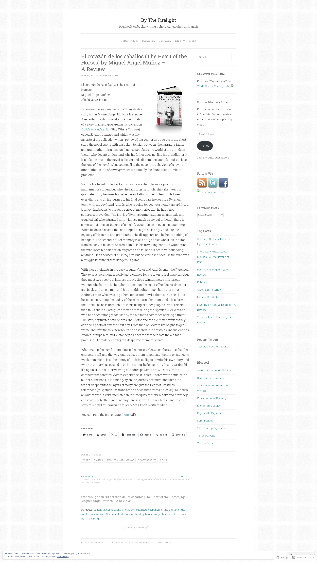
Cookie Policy (63, 556)
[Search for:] (214, 57)
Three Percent (206, 435)
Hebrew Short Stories (210, 297)
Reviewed (165, 40)
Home (124, 40)
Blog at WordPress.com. (96, 542)
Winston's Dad (205, 443)
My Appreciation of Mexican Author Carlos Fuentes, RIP (163, 478)
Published (148, 40)
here (126, 415)
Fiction (98, 460)
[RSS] (202, 186)
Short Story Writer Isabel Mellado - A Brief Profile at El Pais (214, 257)
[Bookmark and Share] (211, 192)
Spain (163, 460)
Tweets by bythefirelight (212, 346)
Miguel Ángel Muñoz (120, 460)
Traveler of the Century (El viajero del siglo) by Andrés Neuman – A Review (106, 479)
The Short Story (185, 40)
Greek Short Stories (209, 289)
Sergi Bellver (205, 420)
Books (98, 454)
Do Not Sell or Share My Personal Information (141, 542)
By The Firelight (158, 20)
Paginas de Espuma (209, 413)
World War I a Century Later (214, 86)
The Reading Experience (212, 428)
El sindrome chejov (209, 405)
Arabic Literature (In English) (214, 370)
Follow (205, 145)
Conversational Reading (211, 398)
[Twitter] (213, 186)
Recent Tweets (208, 340)
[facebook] (223, 186)
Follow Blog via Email (213, 102)
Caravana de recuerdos (211, 378)
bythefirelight (110, 75)
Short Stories (147, 460)
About (135, 40)
